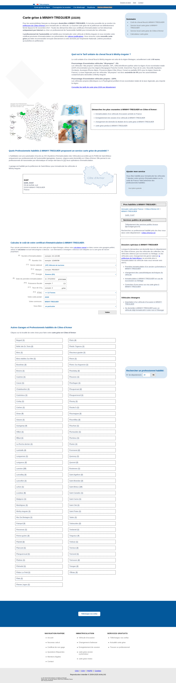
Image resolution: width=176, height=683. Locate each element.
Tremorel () (74, 554)
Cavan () (20, 383)
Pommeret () (74, 450)
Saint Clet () (74, 505)
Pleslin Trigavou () (76, 346)
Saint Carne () (75, 499)
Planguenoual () (23, 554)
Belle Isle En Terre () (24, 346)
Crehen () (20, 407)
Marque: (36, 269)
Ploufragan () (74, 383)
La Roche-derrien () (24, 444)
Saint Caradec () (76, 493)
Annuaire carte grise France (132, 209)
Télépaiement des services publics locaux (141, 224)
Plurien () (73, 444)
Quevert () (73, 462)
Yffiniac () (73, 572)
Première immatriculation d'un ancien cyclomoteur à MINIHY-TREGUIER (145, 268)
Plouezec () (74, 377)
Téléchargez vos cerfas (89, 614)
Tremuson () (74, 560)
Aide (134, 2)
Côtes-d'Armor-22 (152, 209)
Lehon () (20, 487)
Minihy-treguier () (23, 511)
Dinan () (20, 413)
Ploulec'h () (74, 407)
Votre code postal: (34, 297)
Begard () (20, 340)
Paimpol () (20, 523)
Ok (153, 375)
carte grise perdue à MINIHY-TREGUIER (111, 126)
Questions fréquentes (55, 652)
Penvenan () (21, 530)
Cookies (98, 671)
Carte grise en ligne (42, 7)
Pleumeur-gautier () (77, 352)
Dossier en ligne (125, 2)
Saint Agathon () (76, 475)
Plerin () (72, 340)
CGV (83, 671)
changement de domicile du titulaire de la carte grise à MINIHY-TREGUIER (125, 122)
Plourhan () (74, 426)
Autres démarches (105, 7)
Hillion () (20, 432)
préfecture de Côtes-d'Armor (34, 26)
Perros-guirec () (23, 536)
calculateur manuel (80, 247)
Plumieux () (74, 438)
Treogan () (73, 566)
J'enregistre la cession (62, 7)
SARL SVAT (130, 215)
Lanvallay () (21, 475)
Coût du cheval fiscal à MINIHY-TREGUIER (147, 22)
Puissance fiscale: (33, 283)
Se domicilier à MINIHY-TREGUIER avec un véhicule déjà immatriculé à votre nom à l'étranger (144, 309)
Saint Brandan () (76, 481)
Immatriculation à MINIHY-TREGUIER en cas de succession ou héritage (144, 280)
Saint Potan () (75, 511)
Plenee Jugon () (23, 584)
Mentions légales (54, 657)
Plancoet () (21, 548)
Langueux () (21, 462)
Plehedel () (21, 566)
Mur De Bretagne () (24, 517)
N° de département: (134, 375)
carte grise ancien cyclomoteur (86, 653)
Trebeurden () (75, 523)
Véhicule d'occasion (87, 638)
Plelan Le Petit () (23, 572)
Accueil (50, 638)
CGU (77, 671)
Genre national (34, 265)
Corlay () (20, 401)
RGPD (89, 671)
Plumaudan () (75, 432)
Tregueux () (74, 536)
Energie (36, 274)
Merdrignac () (22, 505)
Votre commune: (35, 301)
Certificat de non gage (56, 647)
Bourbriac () (21, 365)
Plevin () (73, 359)
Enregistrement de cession (89, 647)
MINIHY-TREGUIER (129, 211)
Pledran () (20, 560)
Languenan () (22, 456)
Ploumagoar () (75, 413)
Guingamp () (21, 426)
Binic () (19, 352)
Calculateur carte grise (139, 34)
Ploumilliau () (74, 420)
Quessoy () (74, 456)
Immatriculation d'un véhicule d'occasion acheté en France (119, 114)
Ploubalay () (74, 371)
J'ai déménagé (79, 7)
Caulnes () (20, 377)
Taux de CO (35, 287)
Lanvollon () (21, 481)
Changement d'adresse (88, 642)
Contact (140, 2)
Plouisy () (73, 401)
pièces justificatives (75, 36)
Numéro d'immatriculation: (30, 256)
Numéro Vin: (35, 260)
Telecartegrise (44, 4)
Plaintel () (20, 542)
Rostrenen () (74, 468)
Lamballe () (21, 450)
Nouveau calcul (53, 642)
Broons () (20, 371)
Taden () (73, 517)
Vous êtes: (38, 306)
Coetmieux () (21, 395)
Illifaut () (19, 438)
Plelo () (19, 578)
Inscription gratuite (135, 188)
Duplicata (91, 7)
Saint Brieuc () (75, 487)
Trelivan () (73, 542)
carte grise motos (85, 659)
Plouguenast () (75, 389)
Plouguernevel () (76, 395)
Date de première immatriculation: (27, 278)
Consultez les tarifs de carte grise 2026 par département (94, 87)
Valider (107, 312)
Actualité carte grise (118, 642)
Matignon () (21, 499)
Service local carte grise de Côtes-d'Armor (147, 31)
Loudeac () (21, 493)
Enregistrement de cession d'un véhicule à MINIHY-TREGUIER (120, 118)
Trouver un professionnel (120, 647)
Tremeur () (73, 548)
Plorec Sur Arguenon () (78, 365)
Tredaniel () (74, 530)
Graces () (20, 420)
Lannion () (21, 468)
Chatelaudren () (23, 389)
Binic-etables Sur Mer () (26, 359)
